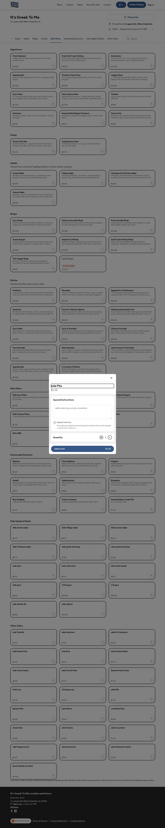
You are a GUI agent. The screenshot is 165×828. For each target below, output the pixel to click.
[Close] (111, 377)
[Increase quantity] (110, 437)
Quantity (58, 437)
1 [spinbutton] (105, 437)
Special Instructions (63, 399)
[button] (82, 449)
